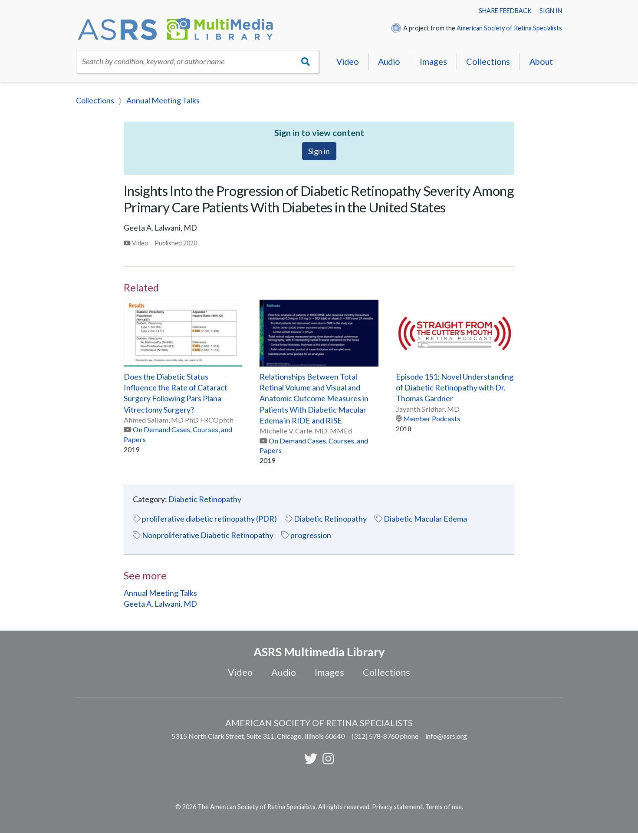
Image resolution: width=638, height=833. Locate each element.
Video (347, 61)
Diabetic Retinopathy (204, 499)
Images (433, 61)
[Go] (306, 61)
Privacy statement (397, 806)
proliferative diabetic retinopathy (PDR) (209, 518)
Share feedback (505, 10)
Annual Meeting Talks (163, 100)
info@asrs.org (446, 736)
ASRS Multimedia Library (319, 652)
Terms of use (443, 806)
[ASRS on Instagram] (328, 758)
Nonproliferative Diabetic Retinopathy (207, 535)
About (541, 61)
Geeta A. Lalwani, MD (160, 603)
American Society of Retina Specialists (509, 28)
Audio (389, 61)
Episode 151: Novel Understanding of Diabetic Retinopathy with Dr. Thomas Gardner (454, 387)
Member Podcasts (431, 418)
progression (310, 535)
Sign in (550, 10)
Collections (488, 61)
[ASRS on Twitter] (310, 758)
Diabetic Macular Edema (425, 518)
